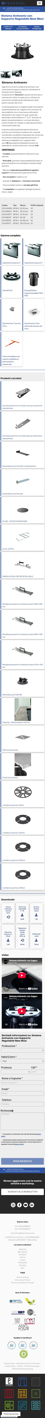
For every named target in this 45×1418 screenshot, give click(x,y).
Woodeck (22, 1255)
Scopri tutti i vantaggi (8, 27)
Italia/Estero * (9, 1057)
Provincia (6, 1067)
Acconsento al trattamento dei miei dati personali (21, 1135)
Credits (20, 1366)
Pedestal (22, 1249)
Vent (22, 1268)
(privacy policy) (19, 1144)
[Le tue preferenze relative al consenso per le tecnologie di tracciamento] (11, 1414)
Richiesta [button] (6, 1110)
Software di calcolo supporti (22, 27)
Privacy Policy (9, 1363)
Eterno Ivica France (22, 1280)
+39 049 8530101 (24, 1226)
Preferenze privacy (31, 1366)
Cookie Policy (10, 1366)
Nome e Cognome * (12, 1078)
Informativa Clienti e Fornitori (28, 1363)
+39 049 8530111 (24, 1229)
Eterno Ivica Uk (22, 1277)
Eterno (22, 1257)
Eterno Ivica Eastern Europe (22, 1283)
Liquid (22, 1260)
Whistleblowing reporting (22, 1369)
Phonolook (22, 1263)
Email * (5, 1089)
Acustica (22, 1265)
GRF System (22, 1252)
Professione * (9, 1046)
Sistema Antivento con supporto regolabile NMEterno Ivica (13, 3)
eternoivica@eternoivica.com (22, 1233)
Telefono (6, 1100)
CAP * (34, 1067)
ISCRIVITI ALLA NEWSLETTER (22, 1192)
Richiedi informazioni (36, 27)
